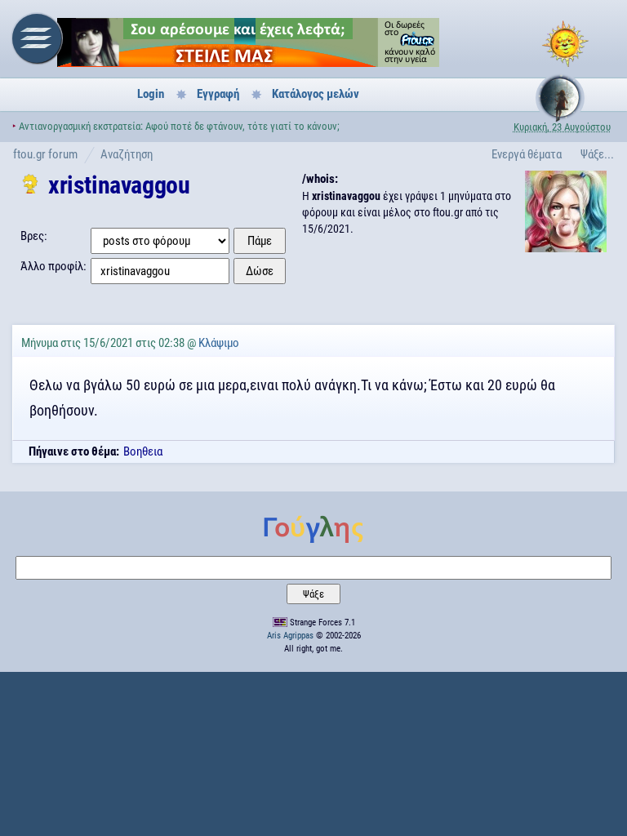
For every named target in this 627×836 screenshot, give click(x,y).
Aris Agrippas (290, 635)
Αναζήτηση (126, 154)
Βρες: (33, 236)
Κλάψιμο (218, 343)
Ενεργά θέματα (526, 154)
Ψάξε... (597, 154)
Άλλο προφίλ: (53, 266)
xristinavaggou (118, 185)
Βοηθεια (142, 451)
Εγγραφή (218, 94)
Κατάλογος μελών (315, 94)
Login (150, 94)
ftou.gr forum (45, 154)
